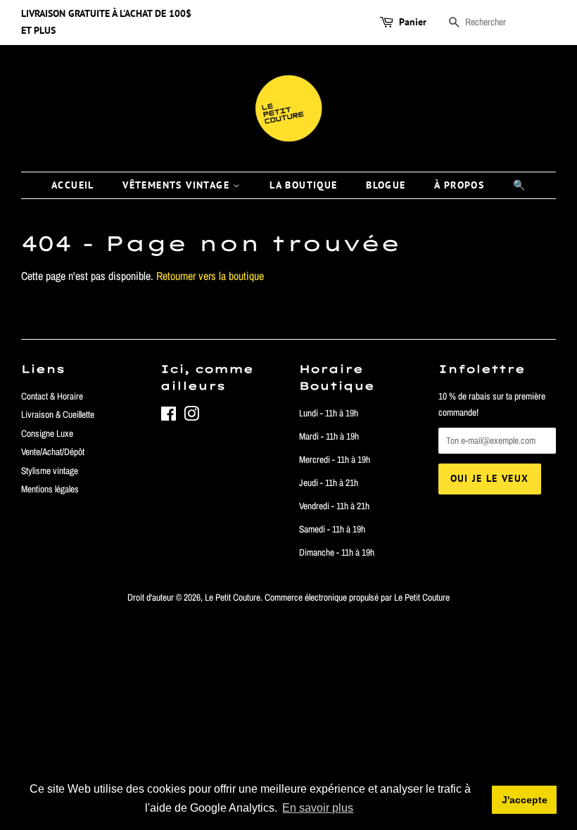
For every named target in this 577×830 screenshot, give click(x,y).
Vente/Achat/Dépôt (52, 451)
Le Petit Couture (232, 597)
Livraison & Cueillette (57, 414)
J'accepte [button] (524, 799)
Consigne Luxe (47, 433)
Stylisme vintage (49, 470)
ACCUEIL (72, 185)
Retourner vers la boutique (210, 275)
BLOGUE (385, 185)
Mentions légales (50, 489)
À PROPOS (459, 185)
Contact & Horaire (52, 396)
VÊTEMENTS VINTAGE (177, 185)
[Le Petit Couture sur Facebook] (168, 416)
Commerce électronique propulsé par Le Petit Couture (357, 597)
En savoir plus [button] (317, 808)
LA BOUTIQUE (303, 185)
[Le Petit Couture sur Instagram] (191, 416)
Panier (412, 21)
